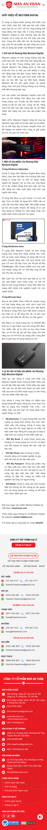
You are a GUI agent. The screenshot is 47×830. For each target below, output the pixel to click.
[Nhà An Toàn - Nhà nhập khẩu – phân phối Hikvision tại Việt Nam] (23, 5)
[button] (3, 4)
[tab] (23, 555)
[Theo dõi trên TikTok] (9, 816)
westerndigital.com (22, 517)
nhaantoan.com (19, 508)
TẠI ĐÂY (39, 523)
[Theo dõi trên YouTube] (13, 816)
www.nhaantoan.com (17, 719)
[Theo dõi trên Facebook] (4, 816)
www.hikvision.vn (15, 716)
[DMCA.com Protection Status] (28, 823)
